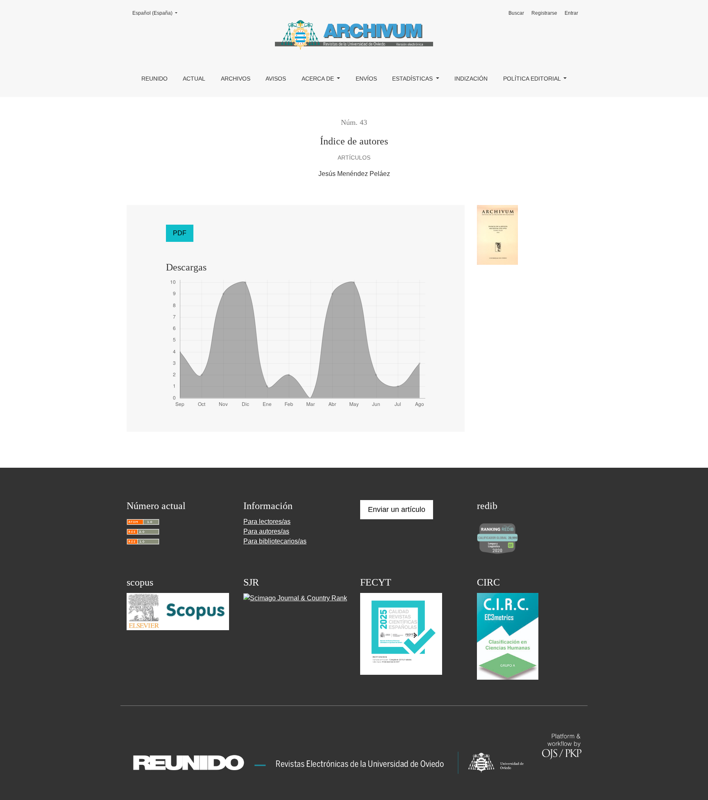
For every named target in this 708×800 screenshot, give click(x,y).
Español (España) (157, 13)
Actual (194, 78)
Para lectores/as (266, 521)
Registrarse (544, 13)
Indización (471, 78)
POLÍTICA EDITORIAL (532, 78)
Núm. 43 (354, 122)
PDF (179, 233)
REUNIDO (154, 78)
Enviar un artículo (396, 509)
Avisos (276, 78)
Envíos (366, 78)
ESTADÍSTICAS (413, 78)
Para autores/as (266, 531)
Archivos (235, 78)
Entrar (571, 13)
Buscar (516, 13)
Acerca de (319, 78)
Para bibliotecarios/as (274, 541)
